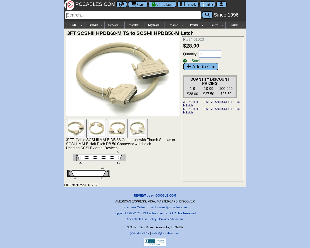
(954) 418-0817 (139, 233)
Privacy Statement (171, 219)
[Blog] (121, 4)
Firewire (93, 24)
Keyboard (154, 24)
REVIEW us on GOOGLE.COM (155, 195)
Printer (194, 24)
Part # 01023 (193, 39)
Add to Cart (204, 66)
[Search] (207, 15)
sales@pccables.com (166, 233)
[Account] (221, 4)
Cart (141, 4)
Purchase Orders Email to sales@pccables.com (155, 207)
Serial (234, 24)
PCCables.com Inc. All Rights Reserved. (170, 213)
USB (73, 24)
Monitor (133, 24)
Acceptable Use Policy (142, 219)
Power (214, 24)
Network (113, 24)
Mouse (174, 24)
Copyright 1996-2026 (126, 213)
